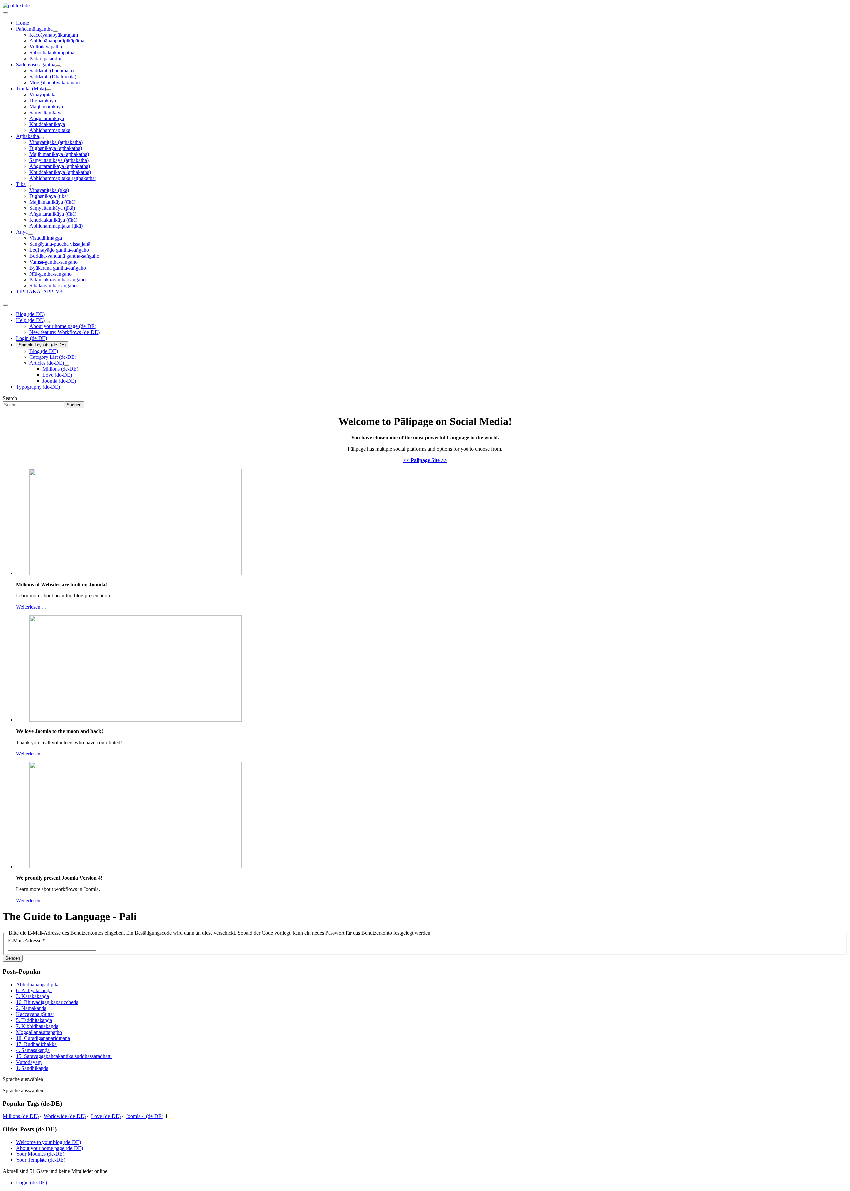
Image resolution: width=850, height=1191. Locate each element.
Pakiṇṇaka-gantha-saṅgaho (57, 279)
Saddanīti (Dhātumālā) (52, 76)
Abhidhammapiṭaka (49, 130)
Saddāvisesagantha (35, 64)
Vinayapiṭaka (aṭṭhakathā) (56, 142)
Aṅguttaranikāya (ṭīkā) (52, 214)
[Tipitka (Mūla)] (48, 90)
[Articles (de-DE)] (66, 365)
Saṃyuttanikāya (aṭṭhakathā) (59, 160)
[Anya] (30, 234)
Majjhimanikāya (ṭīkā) (52, 202)
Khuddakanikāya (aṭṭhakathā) (60, 172)
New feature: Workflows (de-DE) (64, 332)
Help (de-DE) (30, 320)
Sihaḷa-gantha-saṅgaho (53, 285)
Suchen (74, 404)
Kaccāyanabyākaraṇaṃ (53, 35)
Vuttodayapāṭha (45, 46)
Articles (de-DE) (46, 363)
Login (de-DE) (31, 338)
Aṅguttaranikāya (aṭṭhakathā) (59, 166)
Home (22, 23)
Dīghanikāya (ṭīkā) (48, 196)
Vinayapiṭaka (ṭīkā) (49, 190)
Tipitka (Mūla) (31, 88)
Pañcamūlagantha (34, 29)
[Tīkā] (28, 186)
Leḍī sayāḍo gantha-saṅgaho (59, 250)
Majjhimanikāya (46, 106)
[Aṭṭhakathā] (41, 138)
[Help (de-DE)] (47, 322)
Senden (12, 958)
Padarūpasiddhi (45, 58)
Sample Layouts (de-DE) (42, 344)
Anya (22, 232)
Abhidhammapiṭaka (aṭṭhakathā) (62, 178)
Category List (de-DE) (52, 357)
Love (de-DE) (57, 375)
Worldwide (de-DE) (65, 1116)
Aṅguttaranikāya (46, 118)
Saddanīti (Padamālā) (51, 70)
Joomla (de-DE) (59, 381)
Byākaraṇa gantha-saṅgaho (57, 268)
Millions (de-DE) (60, 369)
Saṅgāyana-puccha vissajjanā (59, 244)
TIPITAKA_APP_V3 (39, 291)
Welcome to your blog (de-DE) (48, 1142)
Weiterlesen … (31, 607)
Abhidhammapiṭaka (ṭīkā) (56, 226)
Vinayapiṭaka (43, 94)
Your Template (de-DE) (40, 1160)
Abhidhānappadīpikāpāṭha (56, 40)
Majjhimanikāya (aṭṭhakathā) (59, 154)
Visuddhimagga (45, 238)
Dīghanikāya (42, 100)
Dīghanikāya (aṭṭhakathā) (55, 148)
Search (10, 398)
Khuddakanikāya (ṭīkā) (53, 220)
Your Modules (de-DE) (40, 1154)
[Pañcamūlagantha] (55, 31)
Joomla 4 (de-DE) (144, 1116)
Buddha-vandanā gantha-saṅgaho (64, 256)
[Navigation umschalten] (5, 13)
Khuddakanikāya (47, 124)
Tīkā (21, 184)
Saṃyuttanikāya (46, 112)
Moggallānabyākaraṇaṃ (54, 82)
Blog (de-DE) (30, 314)
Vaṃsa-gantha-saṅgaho (53, 262)
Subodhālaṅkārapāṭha (51, 52)
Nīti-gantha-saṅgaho (50, 274)
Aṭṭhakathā (27, 136)
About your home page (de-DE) (62, 326)
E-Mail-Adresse (26, 940)
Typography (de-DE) (38, 387)
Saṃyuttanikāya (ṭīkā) (52, 208)
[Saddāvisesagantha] (58, 66)
